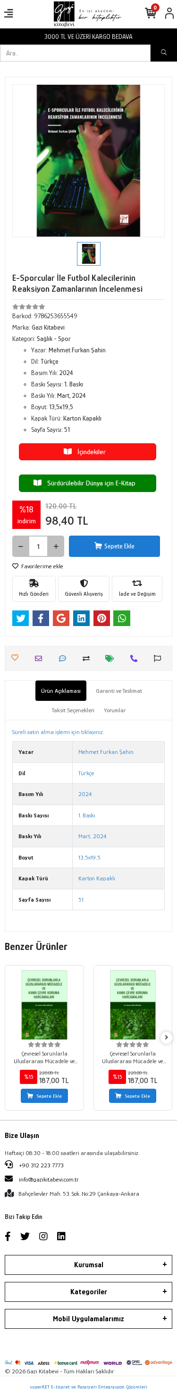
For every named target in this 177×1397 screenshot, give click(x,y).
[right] (167, 1038)
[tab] (60, 691)
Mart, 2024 (92, 836)
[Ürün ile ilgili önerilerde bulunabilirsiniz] (160, 658)
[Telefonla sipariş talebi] (136, 658)
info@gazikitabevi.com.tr (49, 1179)
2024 (85, 793)
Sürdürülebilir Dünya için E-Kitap (88, 483)
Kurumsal (88, 1265)
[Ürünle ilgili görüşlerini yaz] (65, 658)
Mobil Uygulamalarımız (88, 1319)
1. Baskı (86, 815)
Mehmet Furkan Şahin (106, 751)
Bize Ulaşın (22, 1135)
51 (81, 899)
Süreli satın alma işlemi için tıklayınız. (58, 731)
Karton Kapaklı (96, 878)
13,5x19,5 (89, 857)
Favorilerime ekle (41, 566)
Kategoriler (88, 1292)
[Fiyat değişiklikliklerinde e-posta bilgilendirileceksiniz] (112, 658)
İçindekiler (89, 452)
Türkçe (86, 773)
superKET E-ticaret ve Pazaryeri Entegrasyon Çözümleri (88, 1386)
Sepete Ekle (119, 546)
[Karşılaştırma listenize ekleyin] (88, 658)
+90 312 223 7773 (40, 1165)
